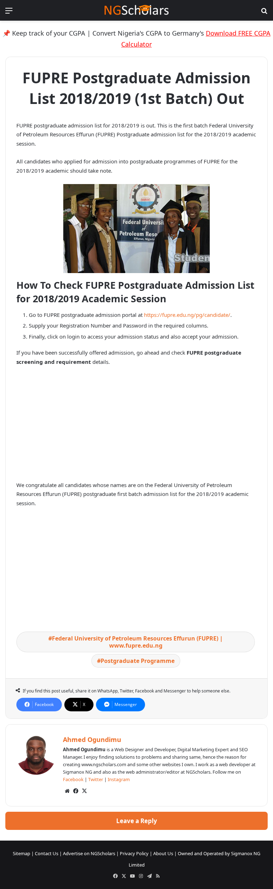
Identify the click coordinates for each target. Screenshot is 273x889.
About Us (163, 853)
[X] (84, 791)
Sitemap (21, 853)
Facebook (73, 779)
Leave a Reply (136, 821)
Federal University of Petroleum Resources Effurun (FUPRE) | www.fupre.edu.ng (137, 641)
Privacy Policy (134, 853)
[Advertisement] (136, 425)
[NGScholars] (136, 10)
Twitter (95, 779)
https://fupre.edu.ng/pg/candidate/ (187, 314)
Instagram (119, 779)
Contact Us (46, 853)
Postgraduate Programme (138, 661)
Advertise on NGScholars (89, 853)
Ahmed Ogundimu (92, 739)
